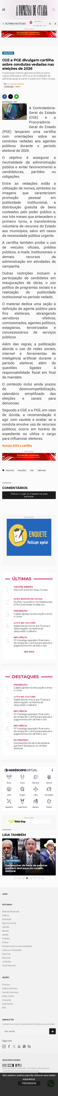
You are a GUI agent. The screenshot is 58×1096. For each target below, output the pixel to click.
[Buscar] (54, 9)
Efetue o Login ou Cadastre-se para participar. (29, 495)
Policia (5, 942)
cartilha (42, 470)
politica (10, 470)
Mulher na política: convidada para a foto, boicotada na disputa (33, 603)
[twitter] (10, 96)
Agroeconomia (9, 923)
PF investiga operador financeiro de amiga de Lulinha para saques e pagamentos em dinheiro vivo (33, 643)
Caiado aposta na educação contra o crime (33, 615)
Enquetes (6, 1000)
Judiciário (6, 961)
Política (8, 53)
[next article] (50, 23)
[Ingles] (19, 1065)
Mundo (5, 931)
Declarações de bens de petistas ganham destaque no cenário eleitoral (32, 746)
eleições (22, 470)
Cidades (6, 938)
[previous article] (55, 23)
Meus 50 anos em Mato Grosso (31, 590)
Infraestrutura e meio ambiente (17, 946)
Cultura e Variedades (12, 950)
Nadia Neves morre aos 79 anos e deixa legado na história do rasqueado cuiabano (32, 629)
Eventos (6, 984)
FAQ (4, 1008)
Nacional (6, 958)
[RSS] (29, 1046)
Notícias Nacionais (10, 911)
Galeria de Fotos (9, 988)
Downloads (7, 1004)
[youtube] (19, 1046)
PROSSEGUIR (29, 1083)
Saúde (5, 935)
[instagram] (4, 1046)
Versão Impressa (10, 992)
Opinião (5, 927)
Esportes (6, 954)
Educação (6, 919)
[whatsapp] (16, 96)
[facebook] (4, 96)
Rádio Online (8, 996)
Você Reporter (9, 965)
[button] (15, 878)
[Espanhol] (9, 1065)
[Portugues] (4, 1065)
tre (31, 470)
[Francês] (14, 1065)
